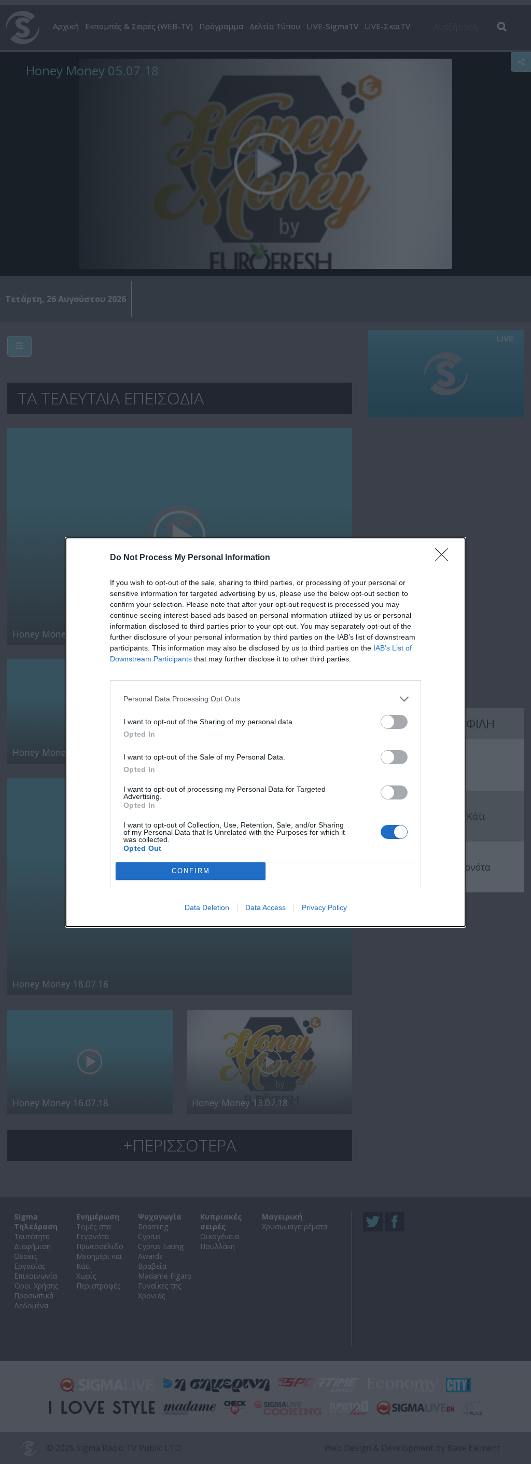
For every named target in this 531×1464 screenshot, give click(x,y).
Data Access (265, 907)
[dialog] (265, 732)
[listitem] (265, 699)
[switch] (394, 722)
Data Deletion (207, 907)
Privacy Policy (324, 907)
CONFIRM (191, 871)
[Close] (445, 558)
